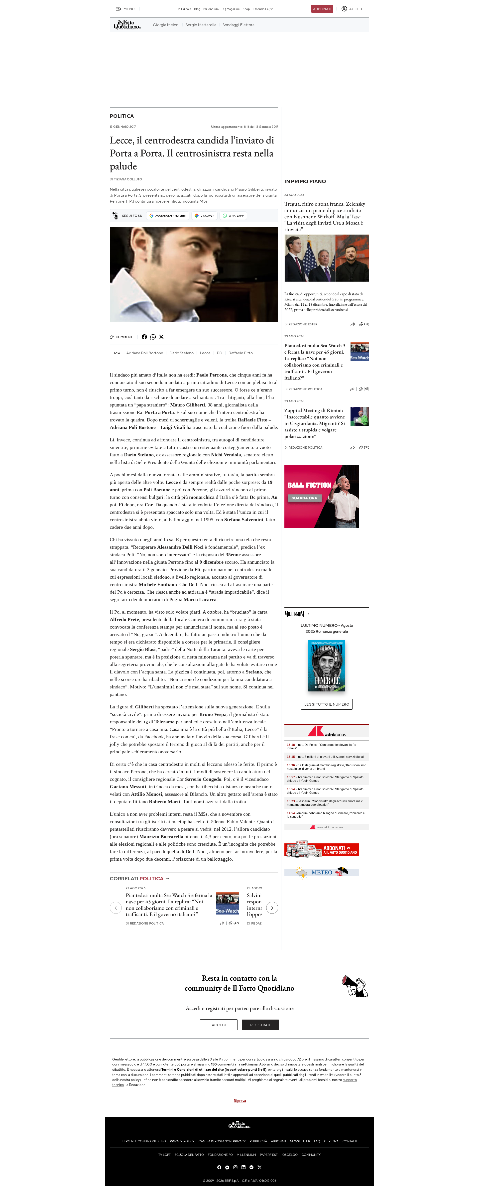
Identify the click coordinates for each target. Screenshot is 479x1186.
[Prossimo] (272, 908)
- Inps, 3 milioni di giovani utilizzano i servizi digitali (325, 757)
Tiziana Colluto (126, 179)
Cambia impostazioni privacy (222, 1141)
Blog (197, 8)
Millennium (211, 8)
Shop (246, 8)
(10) (366, 447)
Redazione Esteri (301, 324)
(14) (366, 324)
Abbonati (322, 8)
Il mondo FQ (261, 9)
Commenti (124, 337)
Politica (122, 116)
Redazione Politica (145, 923)
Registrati (260, 1025)
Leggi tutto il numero (326, 704)
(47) (236, 923)
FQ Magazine (231, 8)
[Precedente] (116, 908)
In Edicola (184, 8)
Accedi (219, 1025)
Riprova (240, 1100)
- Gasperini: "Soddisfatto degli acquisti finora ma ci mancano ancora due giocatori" (325, 802)
